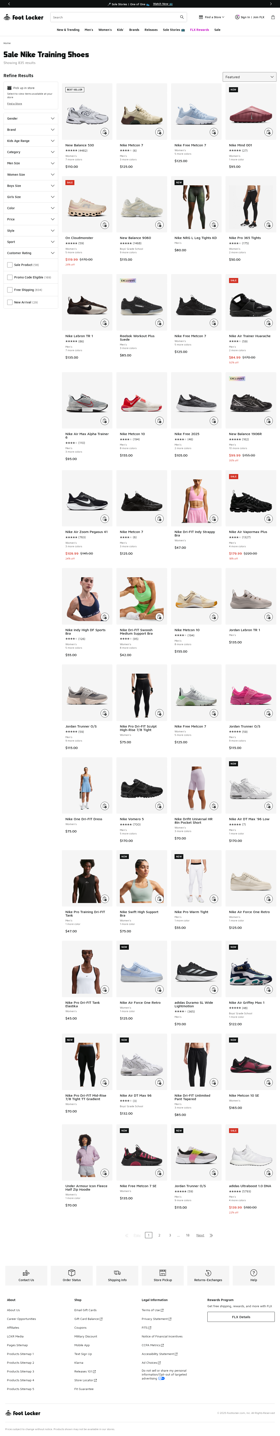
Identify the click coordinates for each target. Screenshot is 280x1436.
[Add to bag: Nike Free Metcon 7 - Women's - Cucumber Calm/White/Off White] (214, 713)
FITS (145, 1327)
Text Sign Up (83, 1354)
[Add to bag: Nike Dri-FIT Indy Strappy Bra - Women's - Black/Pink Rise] (214, 519)
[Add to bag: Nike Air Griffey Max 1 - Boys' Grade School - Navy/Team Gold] (268, 989)
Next (200, 1235)
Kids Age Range (18, 141)
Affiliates (13, 1327)
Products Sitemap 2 (20, 1362)
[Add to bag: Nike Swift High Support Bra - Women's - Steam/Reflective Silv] (159, 899)
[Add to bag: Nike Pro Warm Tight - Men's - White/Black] (214, 899)
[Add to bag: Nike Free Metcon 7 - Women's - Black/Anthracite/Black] (214, 323)
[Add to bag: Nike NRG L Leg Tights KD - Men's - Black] (214, 225)
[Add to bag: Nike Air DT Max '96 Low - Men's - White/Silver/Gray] (268, 806)
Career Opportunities (21, 1319)
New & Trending (68, 30)
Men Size (13, 163)
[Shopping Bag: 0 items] (273, 17)
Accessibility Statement (158, 1354)
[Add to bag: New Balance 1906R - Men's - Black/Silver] (268, 421)
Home (7, 43)
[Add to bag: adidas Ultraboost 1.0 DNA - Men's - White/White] (268, 1173)
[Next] (271, 4)
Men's (89, 30)
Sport (11, 242)
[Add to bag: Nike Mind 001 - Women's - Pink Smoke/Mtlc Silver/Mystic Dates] (268, 132)
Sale (217, 30)
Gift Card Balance (86, 1319)
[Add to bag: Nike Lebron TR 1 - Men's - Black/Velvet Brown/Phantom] (105, 323)
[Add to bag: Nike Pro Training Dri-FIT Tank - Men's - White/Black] (105, 899)
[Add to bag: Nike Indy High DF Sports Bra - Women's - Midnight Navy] (105, 617)
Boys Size (14, 186)
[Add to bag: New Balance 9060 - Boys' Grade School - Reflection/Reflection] (159, 225)
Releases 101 (83, 1371)
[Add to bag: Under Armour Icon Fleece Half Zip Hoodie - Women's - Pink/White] (105, 1173)
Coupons (80, 1327)
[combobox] (119, 17)
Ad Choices (149, 1362)
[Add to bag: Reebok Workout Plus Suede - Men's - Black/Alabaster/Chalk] (159, 323)
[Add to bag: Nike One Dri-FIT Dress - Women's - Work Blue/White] (105, 806)
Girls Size (14, 197)
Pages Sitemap (17, 1345)
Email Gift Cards (85, 1310)
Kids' (120, 30)
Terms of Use (151, 1310)
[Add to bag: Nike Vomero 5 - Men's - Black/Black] (159, 806)
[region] (140, 4)
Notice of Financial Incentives (162, 1336)
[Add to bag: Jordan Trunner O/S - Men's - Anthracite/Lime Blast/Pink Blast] (268, 713)
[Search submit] (182, 17)
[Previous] (9, 4)
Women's (105, 30)
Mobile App (82, 1345)
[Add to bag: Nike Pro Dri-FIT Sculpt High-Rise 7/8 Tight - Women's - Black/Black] (159, 713)
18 (187, 1235)
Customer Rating (19, 253)
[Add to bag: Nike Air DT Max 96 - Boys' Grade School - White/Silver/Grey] (159, 1082)
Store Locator (83, 1380)
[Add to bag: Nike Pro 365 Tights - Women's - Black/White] (268, 225)
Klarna (78, 1362)
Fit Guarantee (84, 1389)
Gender (12, 118)
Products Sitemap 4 (20, 1380)
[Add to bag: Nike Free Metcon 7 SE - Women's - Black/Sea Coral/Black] (159, 1173)
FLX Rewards (199, 30)
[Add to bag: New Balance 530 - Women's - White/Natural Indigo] (105, 132)
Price (11, 219)
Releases (151, 30)
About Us (13, 1310)
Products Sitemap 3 (20, 1371)
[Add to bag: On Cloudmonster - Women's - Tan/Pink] (105, 225)
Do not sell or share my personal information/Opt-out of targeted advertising (164, 1374)
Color (11, 208)
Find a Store (14, 103)
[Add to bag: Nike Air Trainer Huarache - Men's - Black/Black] (268, 323)
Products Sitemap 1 (20, 1354)
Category (13, 152)
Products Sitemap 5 (20, 1389)
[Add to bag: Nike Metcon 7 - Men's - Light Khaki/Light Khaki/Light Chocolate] (159, 132)
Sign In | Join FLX (252, 17)
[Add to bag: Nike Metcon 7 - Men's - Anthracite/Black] (159, 519)
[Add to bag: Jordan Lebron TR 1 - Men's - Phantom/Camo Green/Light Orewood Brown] (268, 617)
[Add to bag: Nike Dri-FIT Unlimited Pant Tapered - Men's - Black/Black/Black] (214, 1082)
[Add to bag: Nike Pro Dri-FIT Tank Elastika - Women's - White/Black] (105, 989)
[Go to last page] (211, 1235)
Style (10, 230)
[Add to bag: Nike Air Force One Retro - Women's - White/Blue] (159, 989)
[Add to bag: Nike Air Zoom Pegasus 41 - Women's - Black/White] (105, 519)
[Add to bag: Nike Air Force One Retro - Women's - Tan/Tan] (268, 899)
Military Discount (85, 1336)
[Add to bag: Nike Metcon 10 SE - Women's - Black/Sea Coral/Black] (268, 1082)
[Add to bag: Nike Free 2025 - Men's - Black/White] (214, 421)
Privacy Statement (155, 1319)
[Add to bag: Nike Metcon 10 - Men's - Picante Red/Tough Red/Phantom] (159, 421)
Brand (11, 129)
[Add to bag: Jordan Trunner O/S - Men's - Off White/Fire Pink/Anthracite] (214, 1173)
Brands (134, 30)
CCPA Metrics (151, 1345)
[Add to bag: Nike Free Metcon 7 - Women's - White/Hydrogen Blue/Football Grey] (214, 132)
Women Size (16, 174)
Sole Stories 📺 (174, 30)
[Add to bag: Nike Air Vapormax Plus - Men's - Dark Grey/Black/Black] (268, 519)
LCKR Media (15, 1336)
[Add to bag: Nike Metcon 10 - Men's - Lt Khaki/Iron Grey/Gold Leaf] (214, 617)
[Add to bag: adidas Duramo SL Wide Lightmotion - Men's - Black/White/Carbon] (214, 989)
